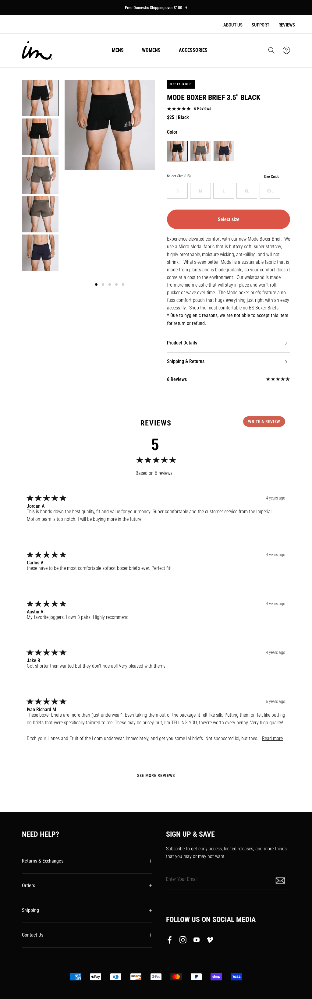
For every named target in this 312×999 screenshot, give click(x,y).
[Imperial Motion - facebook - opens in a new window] (171, 941)
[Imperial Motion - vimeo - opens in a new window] (210, 941)
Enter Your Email (181, 879)
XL (247, 191)
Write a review (264, 421)
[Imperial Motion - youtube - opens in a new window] (196, 941)
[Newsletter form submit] (281, 880)
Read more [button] (272, 738)
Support (260, 25)
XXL (270, 191)
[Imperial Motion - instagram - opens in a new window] (183, 941)
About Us (233, 25)
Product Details (182, 343)
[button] (271, 50)
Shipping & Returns (185, 361)
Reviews (286, 25)
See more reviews (156, 775)
